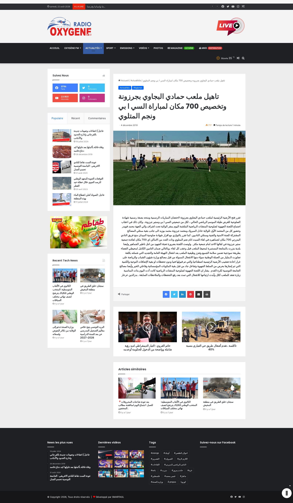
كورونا (183, 482)
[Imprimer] (206, 294)
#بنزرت (163, 470)
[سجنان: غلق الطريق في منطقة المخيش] (221, 388)
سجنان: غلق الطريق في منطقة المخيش (218, 403)
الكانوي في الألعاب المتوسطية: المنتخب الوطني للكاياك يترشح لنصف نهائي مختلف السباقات (179, 405)
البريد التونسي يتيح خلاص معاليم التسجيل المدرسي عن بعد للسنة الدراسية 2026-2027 (92, 332)
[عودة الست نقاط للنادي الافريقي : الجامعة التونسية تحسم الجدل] (62, 167)
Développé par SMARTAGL (110, 497)
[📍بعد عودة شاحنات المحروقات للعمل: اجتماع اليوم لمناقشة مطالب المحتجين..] (137, 388)
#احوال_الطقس (181, 453)
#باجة (153, 470)
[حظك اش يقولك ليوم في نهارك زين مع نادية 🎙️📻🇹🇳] (105, 473)
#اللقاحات (155, 464)
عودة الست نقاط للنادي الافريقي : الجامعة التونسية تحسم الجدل (87, 166)
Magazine (181, 48)
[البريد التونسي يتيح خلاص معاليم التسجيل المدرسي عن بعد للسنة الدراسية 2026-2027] (92, 317)
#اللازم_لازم (182, 459)
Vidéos (143, 48)
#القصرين (155, 459)
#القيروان (168, 459)
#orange (155, 453)
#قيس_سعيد (169, 476)
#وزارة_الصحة (157, 482)
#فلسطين (155, 476)
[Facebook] (166, 294)
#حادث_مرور (177, 470)
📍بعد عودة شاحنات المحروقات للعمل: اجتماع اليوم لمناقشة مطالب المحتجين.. (135, 405)
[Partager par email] (198, 294)
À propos (172, 482)
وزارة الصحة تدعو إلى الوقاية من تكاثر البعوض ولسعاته (64, 330)
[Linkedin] (182, 294)
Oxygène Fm (71, 48)
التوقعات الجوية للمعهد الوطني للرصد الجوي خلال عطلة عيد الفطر (88, 182)
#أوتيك (166, 453)
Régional (138, 87)
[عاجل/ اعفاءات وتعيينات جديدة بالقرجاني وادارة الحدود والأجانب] (62, 135)
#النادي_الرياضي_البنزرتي (175, 464)
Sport (109, 48)
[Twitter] (174, 294)
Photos (158, 48)
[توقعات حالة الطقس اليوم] (105, 464)
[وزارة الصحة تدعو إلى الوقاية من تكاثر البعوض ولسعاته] (65, 317)
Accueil (124, 80)
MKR (211, 48)
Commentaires (97, 118)
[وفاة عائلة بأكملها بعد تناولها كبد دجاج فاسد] (62, 151)
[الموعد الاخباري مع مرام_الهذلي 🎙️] (121, 464)
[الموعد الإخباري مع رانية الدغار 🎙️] (121, 454)
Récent (75, 118)
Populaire (57, 118)
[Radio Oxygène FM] (69, 26)
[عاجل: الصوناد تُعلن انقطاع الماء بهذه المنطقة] (62, 199)
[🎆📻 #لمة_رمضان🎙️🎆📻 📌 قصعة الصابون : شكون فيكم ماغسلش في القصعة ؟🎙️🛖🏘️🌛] (137, 454)
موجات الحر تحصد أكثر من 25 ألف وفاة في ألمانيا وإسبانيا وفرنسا (117, 6)
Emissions (126, 48)
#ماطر (183, 476)
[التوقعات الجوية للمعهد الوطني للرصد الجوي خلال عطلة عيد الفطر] (62, 183)
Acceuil (55, 48)
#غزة (190, 470)
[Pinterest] (190, 294)
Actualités (92, 48)
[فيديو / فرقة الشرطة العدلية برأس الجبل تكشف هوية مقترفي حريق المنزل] (105, 454)
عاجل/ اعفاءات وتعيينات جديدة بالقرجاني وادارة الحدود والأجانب (89, 134)
